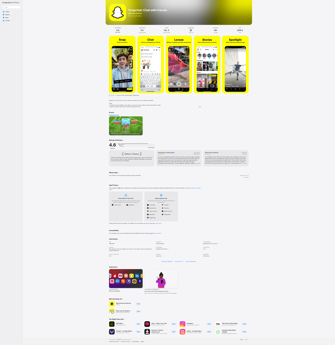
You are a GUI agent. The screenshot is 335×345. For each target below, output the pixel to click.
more (199, 106)
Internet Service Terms (114, 341)
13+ (204, 249)
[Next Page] (250, 64)
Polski (246, 339)
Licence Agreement (190, 261)
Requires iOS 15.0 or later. (210, 243)
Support (142, 341)
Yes (110, 256)
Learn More (158, 223)
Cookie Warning (135, 341)
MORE (198, 163)
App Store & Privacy (125, 341)
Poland (241, 339)
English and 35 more (161, 249)
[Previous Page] (107, 64)
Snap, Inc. (158, 256)
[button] (11, 11)
